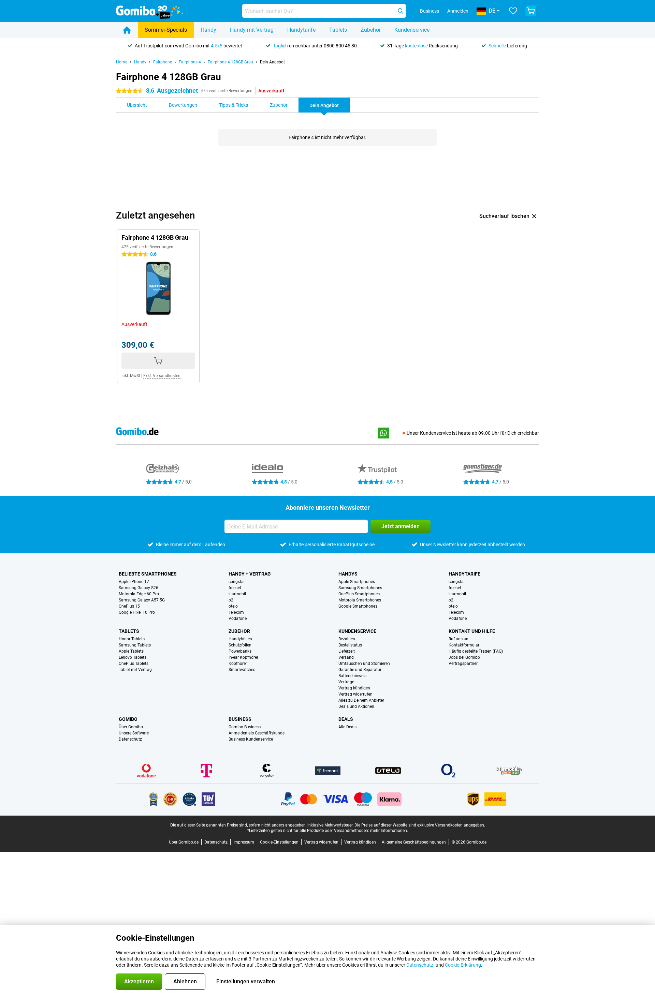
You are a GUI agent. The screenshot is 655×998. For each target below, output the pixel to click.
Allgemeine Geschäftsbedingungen (414, 842)
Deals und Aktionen (356, 706)
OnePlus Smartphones (359, 594)
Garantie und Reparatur (359, 669)
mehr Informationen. (389, 830)
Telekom (236, 612)
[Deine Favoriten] (513, 11)
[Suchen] (400, 10)
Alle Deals (347, 727)
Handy (208, 30)
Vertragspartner (463, 663)
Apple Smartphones (356, 581)
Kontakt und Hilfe (472, 631)
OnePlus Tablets (133, 663)
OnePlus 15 (129, 606)
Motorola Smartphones (359, 600)
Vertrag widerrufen (355, 694)
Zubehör (371, 30)
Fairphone (162, 62)
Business (240, 719)
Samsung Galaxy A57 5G (142, 600)
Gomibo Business (245, 727)
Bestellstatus (350, 645)
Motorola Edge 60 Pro (139, 594)
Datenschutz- (420, 965)
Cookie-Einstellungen (279, 842)
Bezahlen (346, 639)
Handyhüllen (240, 639)
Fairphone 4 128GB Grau (230, 62)
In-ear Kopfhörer (243, 657)
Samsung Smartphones (360, 587)
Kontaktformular (464, 645)
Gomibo (128, 719)
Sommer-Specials (166, 30)
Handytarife (301, 30)
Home (121, 62)
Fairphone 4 (190, 62)
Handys (348, 574)
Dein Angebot (272, 62)
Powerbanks (240, 651)
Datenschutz (130, 739)
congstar (237, 581)
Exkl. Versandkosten (161, 375)
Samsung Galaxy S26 (138, 587)
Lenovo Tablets (132, 657)
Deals (345, 719)
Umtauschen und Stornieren (364, 663)
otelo (233, 606)
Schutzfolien (240, 645)
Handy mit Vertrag (252, 30)
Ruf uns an (458, 639)
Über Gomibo (131, 727)
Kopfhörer (238, 663)
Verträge (346, 682)
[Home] (127, 30)
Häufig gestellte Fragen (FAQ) (476, 651)
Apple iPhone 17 (134, 581)
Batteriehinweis (352, 675)
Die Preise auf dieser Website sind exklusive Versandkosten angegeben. (419, 825)
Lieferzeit (346, 651)
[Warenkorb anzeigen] (531, 11)
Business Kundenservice (251, 739)
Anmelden (457, 11)
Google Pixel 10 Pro (137, 612)
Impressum (243, 842)
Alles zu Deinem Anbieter (361, 700)
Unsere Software (134, 733)
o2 (231, 600)
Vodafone (238, 618)
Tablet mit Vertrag (135, 669)
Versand (346, 657)
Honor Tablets (132, 639)
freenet (235, 587)
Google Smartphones (357, 606)
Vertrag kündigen (354, 688)
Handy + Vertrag (250, 574)
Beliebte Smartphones (148, 574)
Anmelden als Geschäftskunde (257, 733)
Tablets (338, 30)
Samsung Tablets (135, 645)
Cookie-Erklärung (463, 965)
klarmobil (237, 594)
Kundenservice (412, 30)
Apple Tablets (131, 651)
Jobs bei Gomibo (464, 657)
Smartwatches (242, 669)
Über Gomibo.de (184, 842)
